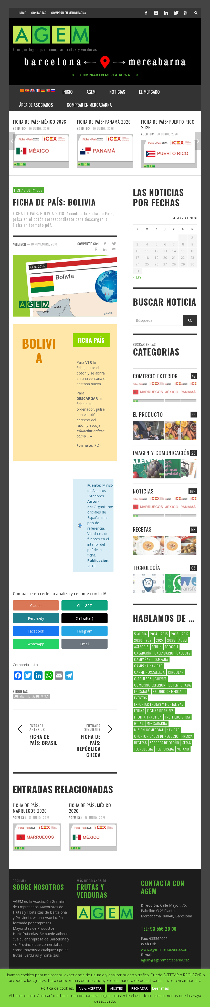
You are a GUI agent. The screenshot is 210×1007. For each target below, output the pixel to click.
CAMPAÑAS (142, 659)
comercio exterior (149, 685)
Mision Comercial (149, 729)
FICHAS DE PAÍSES (28, 190)
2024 (160, 640)
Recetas (140, 742)
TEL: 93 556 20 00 (158, 928)
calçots (183, 653)
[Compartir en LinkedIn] (104, 249)
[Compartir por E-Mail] (113, 249)
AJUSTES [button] (116, 988)
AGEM (182, 640)
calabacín (142, 653)
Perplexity (36, 618)
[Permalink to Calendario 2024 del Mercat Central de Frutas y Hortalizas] (188, 468)
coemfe (160, 678)
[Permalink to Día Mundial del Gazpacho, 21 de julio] (172, 545)
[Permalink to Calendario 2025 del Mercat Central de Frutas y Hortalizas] (172, 468)
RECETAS (142, 529)
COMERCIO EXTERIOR (155, 376)
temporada (165, 749)
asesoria (141, 646)
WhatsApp (35, 643)
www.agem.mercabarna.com (164, 949)
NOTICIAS (143, 491)
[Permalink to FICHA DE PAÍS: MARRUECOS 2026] (37, 837)
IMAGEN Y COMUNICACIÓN (161, 453)
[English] (32, 90)
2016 (174, 633)
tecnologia (143, 749)
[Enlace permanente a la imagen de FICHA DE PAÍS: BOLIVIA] (65, 285)
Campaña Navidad (148, 665)
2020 (138, 640)
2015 (164, 633)
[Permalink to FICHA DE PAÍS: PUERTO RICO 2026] (169, 154)
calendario (163, 653)
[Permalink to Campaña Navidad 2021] (148, 430)
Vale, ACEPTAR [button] (90, 988)
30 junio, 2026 (39, 128)
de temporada (180, 685)
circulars (143, 678)
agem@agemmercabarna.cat (165, 960)
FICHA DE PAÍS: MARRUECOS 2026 (30, 808)
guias (139, 723)
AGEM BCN (20, 128)
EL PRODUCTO (148, 414)
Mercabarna (157, 723)
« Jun (137, 277)
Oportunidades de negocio (156, 736)
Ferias (139, 710)
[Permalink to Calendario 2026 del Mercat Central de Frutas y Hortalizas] (148, 468)
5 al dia (140, 633)
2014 (154, 633)
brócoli (171, 646)
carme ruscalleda (149, 672)
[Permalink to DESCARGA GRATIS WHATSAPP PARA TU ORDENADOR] (172, 583)
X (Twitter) (84, 618)
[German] (42, 90)
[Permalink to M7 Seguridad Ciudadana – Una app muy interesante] (148, 583)
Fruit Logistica (177, 717)
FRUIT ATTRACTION (148, 717)
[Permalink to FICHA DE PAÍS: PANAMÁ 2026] (105, 150)
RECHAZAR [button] (139, 988)
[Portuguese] (47, 90)
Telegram (84, 631)
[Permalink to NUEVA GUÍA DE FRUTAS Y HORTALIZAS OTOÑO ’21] (172, 430)
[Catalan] (22, 90)
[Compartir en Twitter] (113, 243)
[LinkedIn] (166, 13)
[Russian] (52, 90)
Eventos (140, 697)
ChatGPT (84, 605)
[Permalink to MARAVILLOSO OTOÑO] (188, 430)
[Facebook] (146, 13)
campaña (161, 659)
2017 (185, 633)
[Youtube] (185, 13)
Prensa (187, 736)
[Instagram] (156, 13)
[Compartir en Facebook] (104, 243)
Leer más (160, 988)
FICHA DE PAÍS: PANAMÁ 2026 (104, 122)
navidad (173, 729)
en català (142, 691)
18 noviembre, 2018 (44, 244)
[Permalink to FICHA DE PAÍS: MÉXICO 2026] (41, 150)
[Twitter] (176, 13)
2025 (171, 640)
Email (84, 643)
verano (183, 749)
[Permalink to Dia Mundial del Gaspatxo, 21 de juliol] (148, 545)
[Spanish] (27, 90)
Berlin (157, 646)
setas (186, 742)
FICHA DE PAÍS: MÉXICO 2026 (39, 122)
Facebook (36, 631)
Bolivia (19, 696)
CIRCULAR (176, 672)
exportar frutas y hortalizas (159, 704)
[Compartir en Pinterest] (95, 249)
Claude (35, 605)
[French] (37, 90)
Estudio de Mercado (169, 691)
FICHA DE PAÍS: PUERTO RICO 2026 (168, 125)
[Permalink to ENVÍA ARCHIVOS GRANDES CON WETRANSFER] (188, 583)
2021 (149, 640)
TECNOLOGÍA (146, 568)
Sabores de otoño (164, 742)
